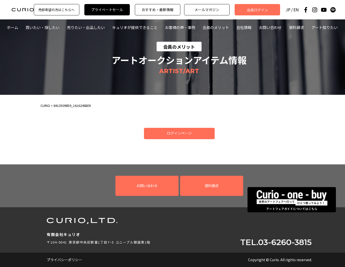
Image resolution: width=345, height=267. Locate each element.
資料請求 (296, 27)
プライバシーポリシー (64, 259)
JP (288, 9)
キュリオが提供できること (135, 27)
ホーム (12, 27)
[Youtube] (324, 10)
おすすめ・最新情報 (158, 9)
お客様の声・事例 (180, 27)
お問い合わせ (270, 27)
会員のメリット (216, 27)
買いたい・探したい (43, 27)
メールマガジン (206, 9)
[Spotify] (333, 10)
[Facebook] (305, 10)
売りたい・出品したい (86, 27)
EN (296, 9)
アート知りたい (324, 27)
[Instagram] (314, 10)
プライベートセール (107, 9)
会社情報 (244, 27)
